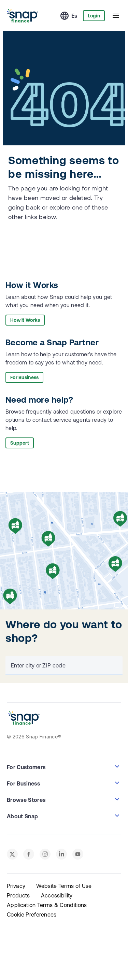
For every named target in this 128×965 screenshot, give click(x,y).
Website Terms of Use (63, 886)
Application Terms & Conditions (47, 905)
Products (18, 895)
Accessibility (57, 895)
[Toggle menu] (116, 16)
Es (74, 16)
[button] (64, 766)
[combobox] (62, 665)
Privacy (16, 886)
